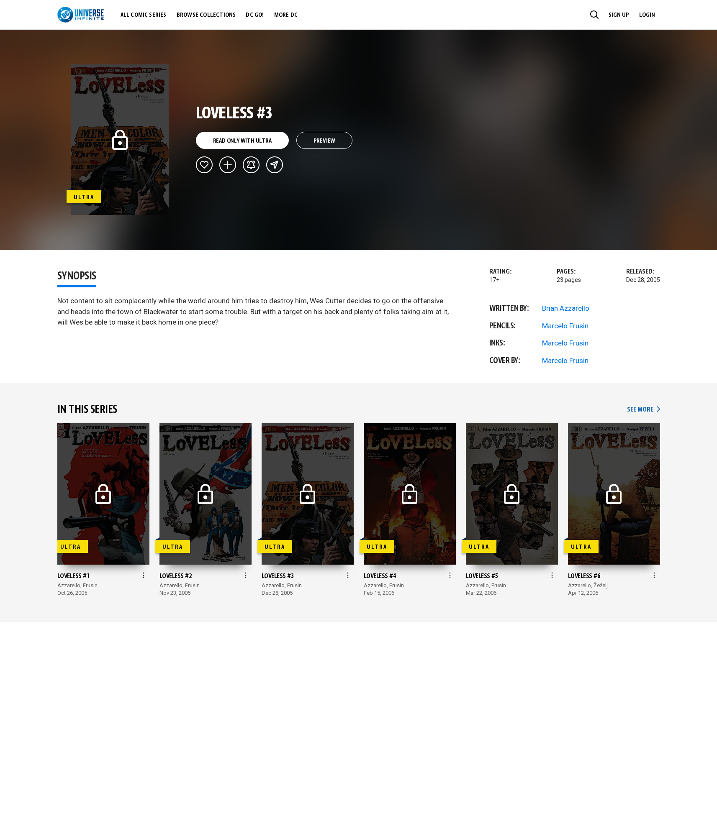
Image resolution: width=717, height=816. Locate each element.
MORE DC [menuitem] (286, 15)
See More (643, 409)
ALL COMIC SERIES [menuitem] (144, 15)
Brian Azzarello (565, 308)
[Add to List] (227, 164)
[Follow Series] (251, 164)
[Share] (274, 164)
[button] (594, 15)
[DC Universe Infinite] (80, 14)
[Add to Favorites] (204, 164)
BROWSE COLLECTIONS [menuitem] (206, 15)
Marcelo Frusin (565, 326)
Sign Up (619, 15)
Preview (325, 141)
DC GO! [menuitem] (255, 15)
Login (647, 15)
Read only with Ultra (242, 141)
